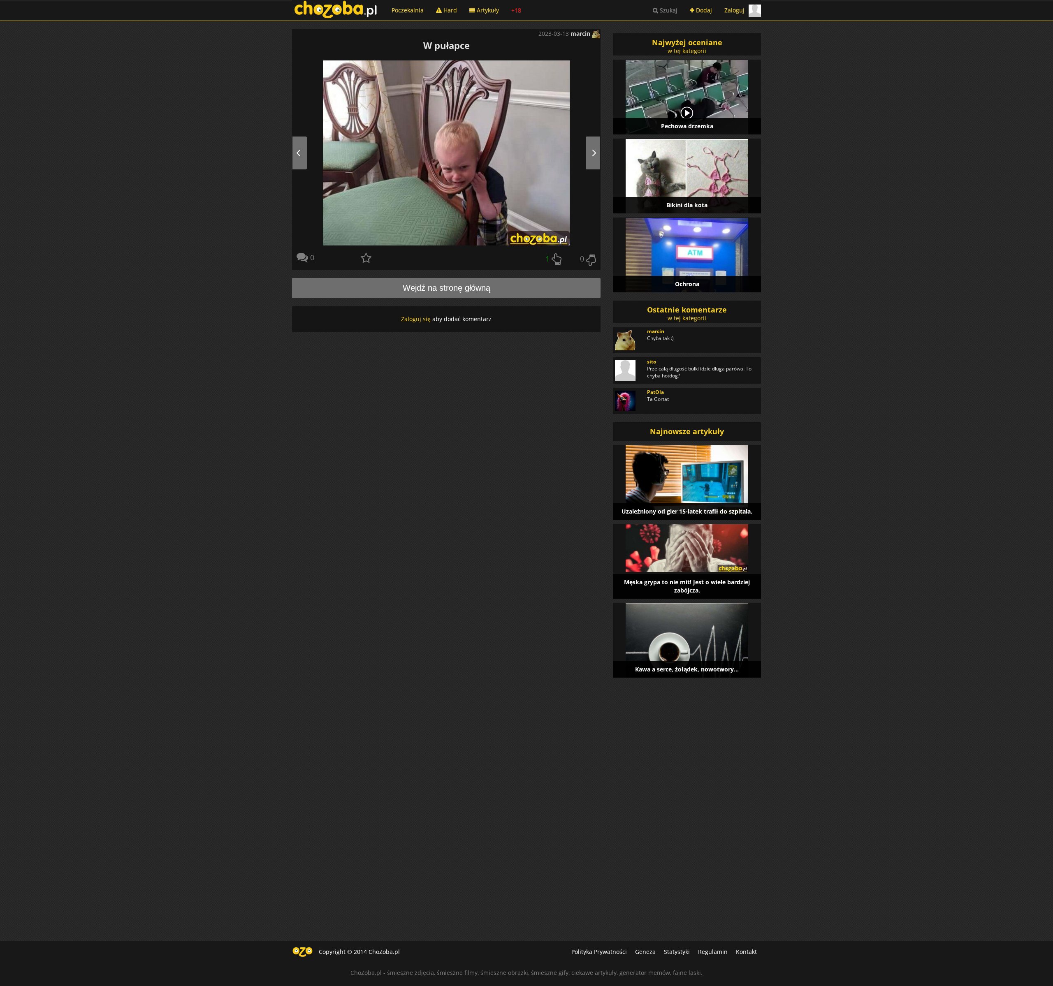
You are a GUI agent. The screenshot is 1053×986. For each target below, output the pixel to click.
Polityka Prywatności (599, 952)
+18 (516, 10)
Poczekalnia (408, 10)
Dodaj (703, 10)
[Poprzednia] (307, 152)
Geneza (645, 952)
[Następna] (584, 152)
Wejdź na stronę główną (446, 287)
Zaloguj (734, 10)
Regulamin (713, 952)
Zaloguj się (416, 319)
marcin (581, 33)
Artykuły (487, 10)
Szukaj (667, 10)
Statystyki (677, 952)
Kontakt (746, 952)
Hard (449, 10)
